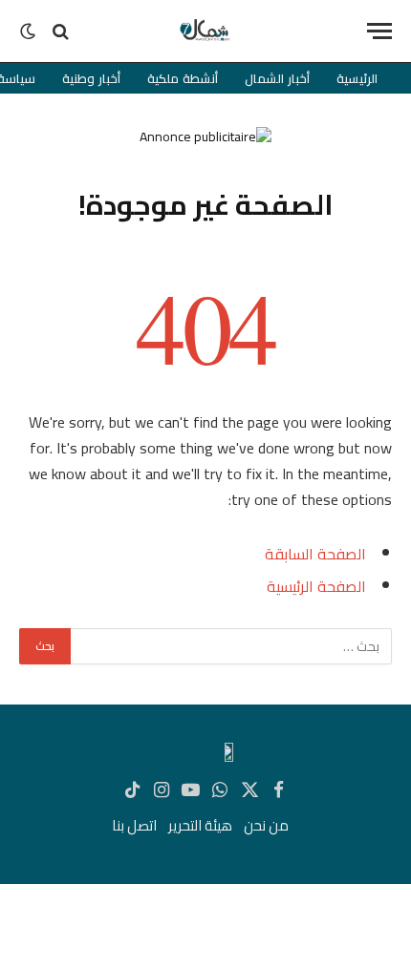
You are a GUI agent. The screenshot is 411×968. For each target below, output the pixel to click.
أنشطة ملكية (182, 78)
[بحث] (61, 31)
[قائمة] (379, 31)
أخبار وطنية (91, 78)
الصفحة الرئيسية (316, 586)
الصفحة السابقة (315, 553)
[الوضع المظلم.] (29, 31)
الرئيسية (357, 78)
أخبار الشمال (277, 78)
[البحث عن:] (230, 646)
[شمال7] (205, 31)
